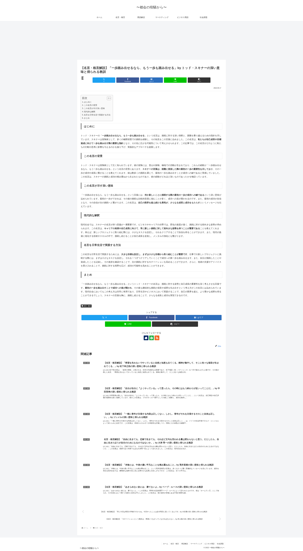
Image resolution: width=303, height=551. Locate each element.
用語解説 (184, 544)
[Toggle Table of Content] (107, 98)
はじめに (87, 102)
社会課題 (220, 544)
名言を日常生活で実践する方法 (97, 115)
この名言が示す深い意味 (94, 108)
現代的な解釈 (89, 112)
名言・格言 (87, 306)
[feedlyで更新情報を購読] (151, 337)
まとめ (87, 118)
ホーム (165, 544)
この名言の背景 (90, 105)
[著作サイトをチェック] (146, 337)
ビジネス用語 (209, 544)
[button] (199, 80)
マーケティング (196, 544)
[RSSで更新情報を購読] (157, 337)
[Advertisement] (151, 40)
